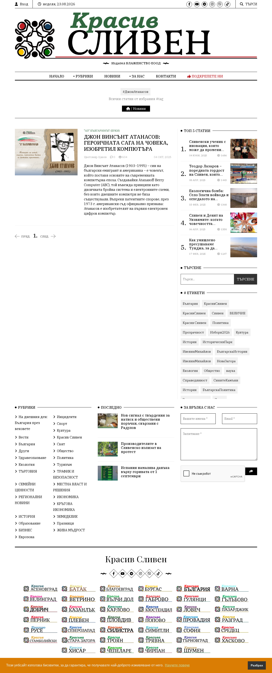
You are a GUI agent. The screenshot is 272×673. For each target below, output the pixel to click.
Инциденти (66, 417)
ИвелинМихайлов (197, 351)
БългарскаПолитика (219, 390)
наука (230, 371)
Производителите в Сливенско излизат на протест (141, 447)
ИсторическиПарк (217, 342)
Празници (65, 523)
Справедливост (195, 380)
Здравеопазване (32, 458)
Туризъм (64, 464)
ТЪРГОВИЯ (28, 471)
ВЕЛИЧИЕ (237, 313)
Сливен (218, 313)
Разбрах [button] (257, 665)
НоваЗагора (226, 361)
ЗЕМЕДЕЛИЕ (67, 516)
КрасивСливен (215, 304)
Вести (23, 437)
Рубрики (84, 76)
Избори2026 (220, 332)
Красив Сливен (194, 323)
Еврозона (26, 537)
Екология (190, 371)
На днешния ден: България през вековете (31, 423)
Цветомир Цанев (95, 157)
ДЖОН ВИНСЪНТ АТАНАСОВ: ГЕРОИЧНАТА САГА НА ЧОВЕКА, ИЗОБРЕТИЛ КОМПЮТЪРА (126, 142)
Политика (220, 323)
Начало (56, 76)
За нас (138, 76)
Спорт (62, 423)
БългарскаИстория (232, 351)
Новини (112, 76)
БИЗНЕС (25, 530)
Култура (242, 332)
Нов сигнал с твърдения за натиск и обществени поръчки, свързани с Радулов (145, 421)
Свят (61, 444)
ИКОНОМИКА (68, 497)
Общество (212, 371)
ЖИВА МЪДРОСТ (71, 530)
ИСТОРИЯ (27, 516)
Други (24, 451)
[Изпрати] (251, 471)
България (190, 304)
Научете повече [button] (177, 665)
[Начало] (128, 108)
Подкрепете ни (207, 76)
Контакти (166, 76)
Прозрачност (193, 332)
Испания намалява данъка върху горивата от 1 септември (145, 472)
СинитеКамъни (226, 380)
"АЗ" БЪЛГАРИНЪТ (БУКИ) (102, 130)
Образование (30, 523)
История (190, 342)
